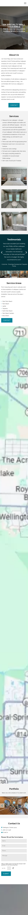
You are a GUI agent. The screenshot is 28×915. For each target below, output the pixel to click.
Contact (14, 105)
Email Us (5, 832)
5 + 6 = (3, 868)
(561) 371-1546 (7, 830)
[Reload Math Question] (13, 868)
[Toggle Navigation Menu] (25, 3)
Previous (2, 252)
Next (26, 252)
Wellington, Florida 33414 (10, 827)
